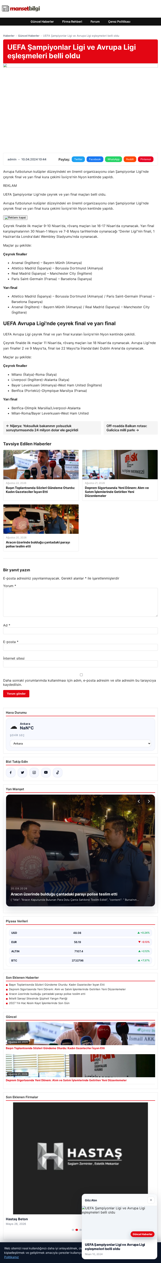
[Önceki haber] (139, 801)
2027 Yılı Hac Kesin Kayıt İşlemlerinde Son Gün (39, 1003)
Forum (95, 21)
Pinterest (145, 159)
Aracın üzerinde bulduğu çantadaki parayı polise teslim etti (47, 993)
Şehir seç (17, 735)
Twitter (78, 159)
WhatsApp (113, 159)
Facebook (95, 159)
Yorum (9, 586)
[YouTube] (46, 772)
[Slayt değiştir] (73, 1230)
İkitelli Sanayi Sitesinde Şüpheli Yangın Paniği (38, 998)
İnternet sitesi (14, 658)
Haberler (8, 35)
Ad (6, 625)
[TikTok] (57, 772)
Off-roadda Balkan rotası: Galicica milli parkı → (126, 428)
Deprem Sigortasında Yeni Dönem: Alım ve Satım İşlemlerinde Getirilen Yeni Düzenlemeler (67, 989)
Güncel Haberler (42, 21)
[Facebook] (11, 772)
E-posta (10, 642)
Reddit (130, 159)
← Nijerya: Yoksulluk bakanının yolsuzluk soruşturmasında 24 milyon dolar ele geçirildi (42, 428)
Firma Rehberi (72, 21)
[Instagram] (34, 772)
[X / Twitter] (22, 772)
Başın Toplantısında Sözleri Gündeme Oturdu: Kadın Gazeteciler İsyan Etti (57, 984)
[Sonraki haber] (148, 801)
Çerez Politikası (119, 21)
